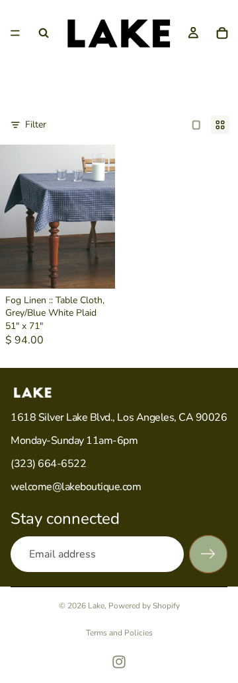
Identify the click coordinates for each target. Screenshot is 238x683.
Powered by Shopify (144, 605)
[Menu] (15, 33)
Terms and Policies (119, 633)
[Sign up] (208, 554)
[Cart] (222, 33)
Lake (96, 605)
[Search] (43, 33)
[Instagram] (119, 662)
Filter (35, 124)
